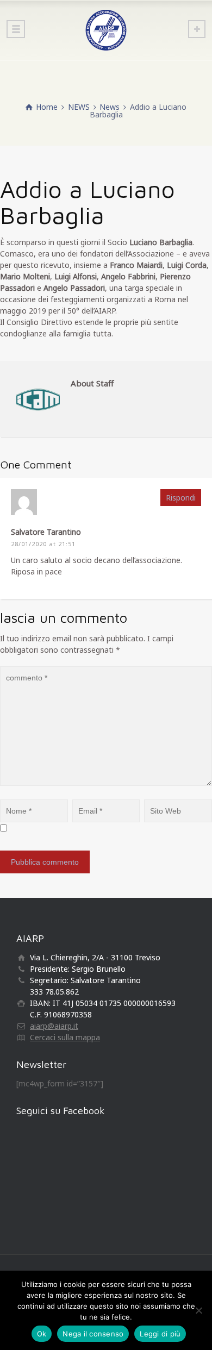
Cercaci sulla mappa (65, 1037)
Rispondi (181, 497)
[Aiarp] (106, 30)
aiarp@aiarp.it (54, 1026)
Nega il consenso (93, 1333)
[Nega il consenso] (198, 1310)
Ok (42, 1333)
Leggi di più (160, 1333)
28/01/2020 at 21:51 (43, 544)
